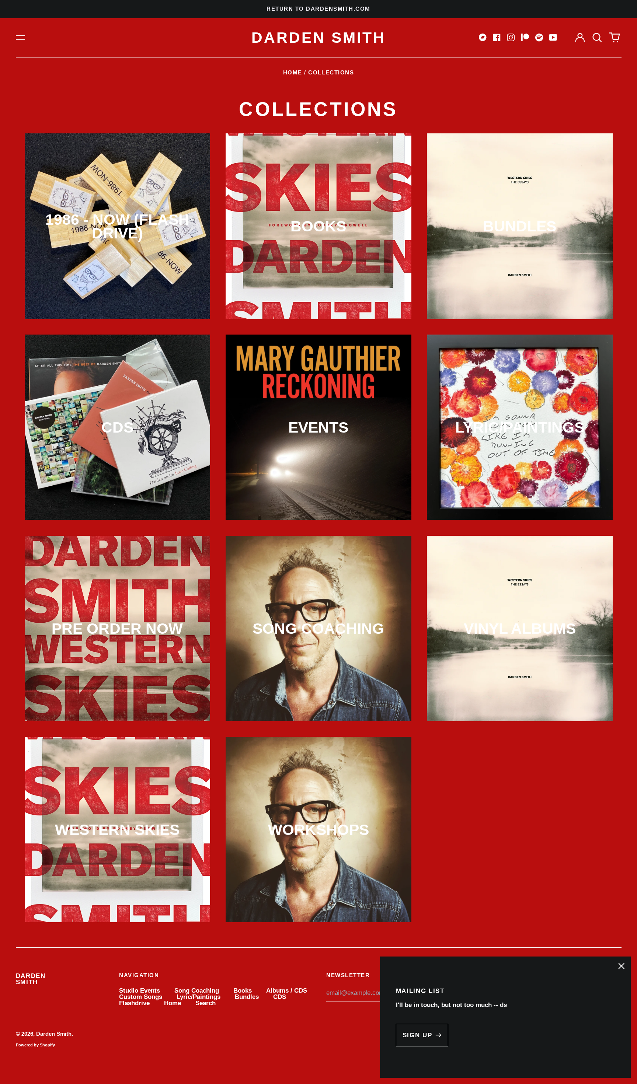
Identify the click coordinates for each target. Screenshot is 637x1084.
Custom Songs (140, 996)
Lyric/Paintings (198, 996)
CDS (279, 996)
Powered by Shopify (35, 1045)
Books (242, 990)
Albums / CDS (286, 990)
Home (292, 73)
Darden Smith (318, 37)
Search (205, 1003)
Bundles (247, 996)
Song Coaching (196, 990)
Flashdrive (134, 1003)
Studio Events (139, 990)
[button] (597, 38)
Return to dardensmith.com (318, 9)
